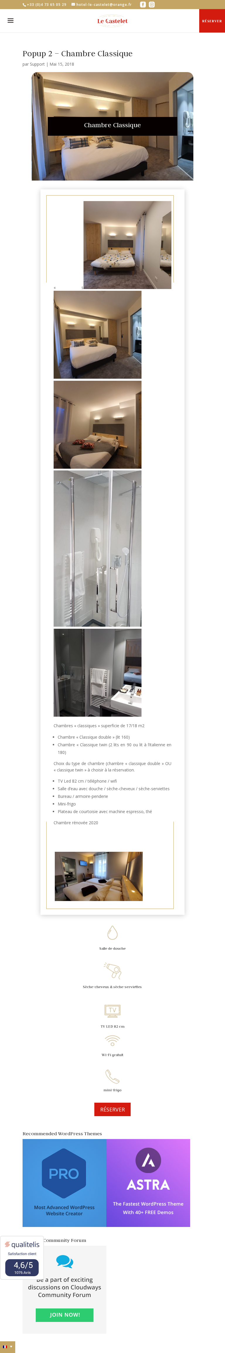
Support (37, 64)
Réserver (212, 20)
